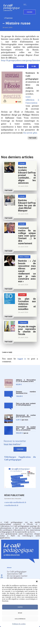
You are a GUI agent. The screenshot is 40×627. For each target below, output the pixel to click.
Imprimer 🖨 (20, 66)
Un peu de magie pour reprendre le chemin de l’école (27, 330)
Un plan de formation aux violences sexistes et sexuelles (27, 303)
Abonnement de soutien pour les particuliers (26, 416)
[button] (37, 581)
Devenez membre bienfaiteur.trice (26, 392)
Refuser (20, 613)
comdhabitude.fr (11, 505)
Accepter (20, 607)
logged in (22, 359)
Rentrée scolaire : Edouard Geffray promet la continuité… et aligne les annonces (27, 175)
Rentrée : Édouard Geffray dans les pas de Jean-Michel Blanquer (27, 205)
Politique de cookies (19, 624)
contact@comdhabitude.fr (15, 502)
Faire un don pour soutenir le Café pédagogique (26, 404)
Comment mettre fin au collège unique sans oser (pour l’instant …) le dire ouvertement (27, 236)
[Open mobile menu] (25, 4)
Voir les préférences (20, 618)
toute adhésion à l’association (32, 100)
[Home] (12, 14)
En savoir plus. (30, 133)
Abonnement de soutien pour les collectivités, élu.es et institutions (26, 428)
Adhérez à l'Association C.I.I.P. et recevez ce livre (26, 380)
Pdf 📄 (33, 66)
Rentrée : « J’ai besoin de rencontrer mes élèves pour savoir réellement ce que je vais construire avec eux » (27, 271)
